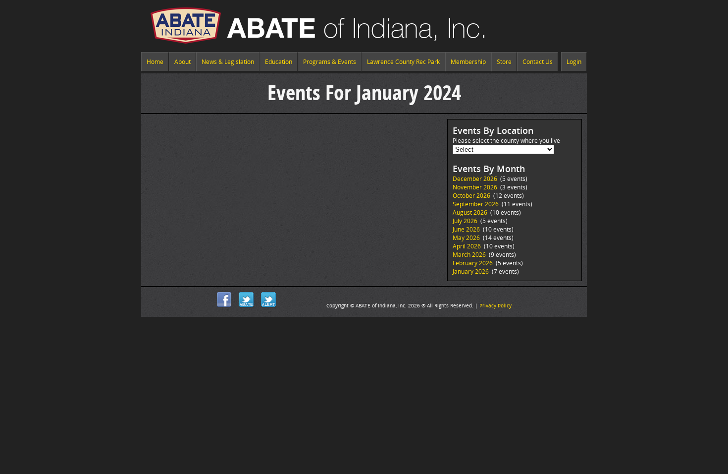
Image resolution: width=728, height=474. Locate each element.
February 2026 (473, 263)
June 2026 (466, 229)
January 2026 (471, 271)
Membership (468, 62)
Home (155, 62)
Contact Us (537, 62)
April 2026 (467, 246)
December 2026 (475, 179)
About (182, 62)
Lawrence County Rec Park (403, 62)
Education (278, 62)
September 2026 (476, 204)
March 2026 (469, 254)
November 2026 (475, 187)
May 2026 (466, 238)
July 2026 (465, 221)
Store (504, 62)
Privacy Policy (495, 305)
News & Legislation (228, 62)
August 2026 (470, 212)
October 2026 (471, 195)
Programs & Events (329, 62)
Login (574, 62)
